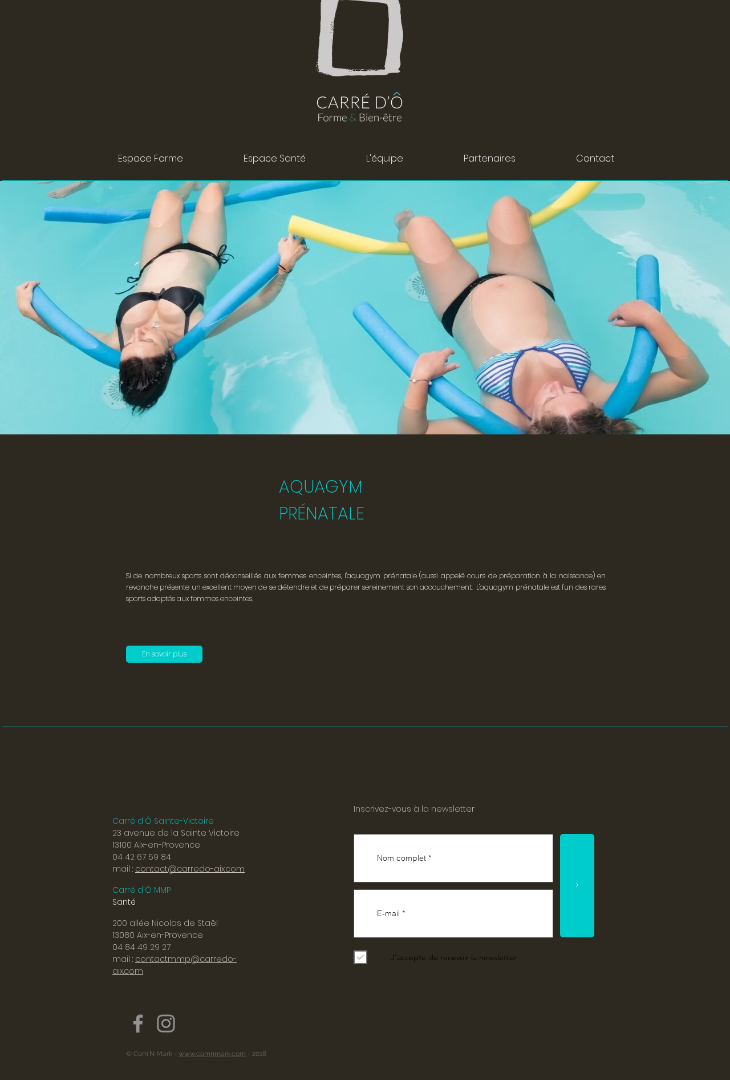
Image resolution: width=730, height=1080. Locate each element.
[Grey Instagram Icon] (166, 1023)
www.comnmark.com (212, 1054)
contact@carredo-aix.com (190, 869)
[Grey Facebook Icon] (138, 1023)
